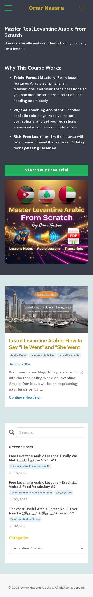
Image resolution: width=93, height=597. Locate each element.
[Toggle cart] (81, 8)
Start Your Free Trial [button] (46, 170)
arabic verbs (18, 355)
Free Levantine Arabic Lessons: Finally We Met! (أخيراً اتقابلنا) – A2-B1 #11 (43, 458)
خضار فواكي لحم (64, 492)
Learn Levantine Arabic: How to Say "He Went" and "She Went (45, 344)
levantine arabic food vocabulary (31, 492)
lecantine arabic (68, 355)
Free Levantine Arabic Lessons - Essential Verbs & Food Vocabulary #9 (43, 484)
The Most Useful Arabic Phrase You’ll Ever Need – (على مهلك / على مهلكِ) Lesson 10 (43, 511)
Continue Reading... (25, 397)
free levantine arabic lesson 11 (29, 466)
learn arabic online (42, 355)
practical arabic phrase (25, 519)
